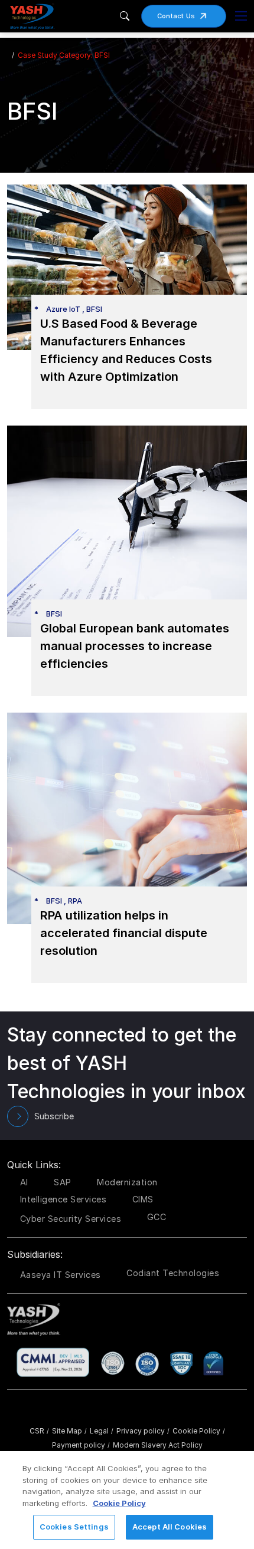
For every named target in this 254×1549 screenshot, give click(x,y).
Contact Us (176, 16)
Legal (101, 1430)
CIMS (143, 1199)
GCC (157, 1217)
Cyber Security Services (71, 1219)
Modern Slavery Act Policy (158, 1445)
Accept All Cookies (169, 1526)
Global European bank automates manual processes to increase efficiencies (134, 646)
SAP (62, 1182)
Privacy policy (143, 1430)
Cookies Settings (74, 1526)
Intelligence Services (63, 1199)
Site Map (69, 1430)
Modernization (127, 1182)
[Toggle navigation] (241, 16)
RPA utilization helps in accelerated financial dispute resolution (123, 933)
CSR (39, 1430)
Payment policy (81, 1445)
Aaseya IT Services (60, 1275)
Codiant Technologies (172, 1273)
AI (24, 1182)
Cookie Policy (198, 1430)
